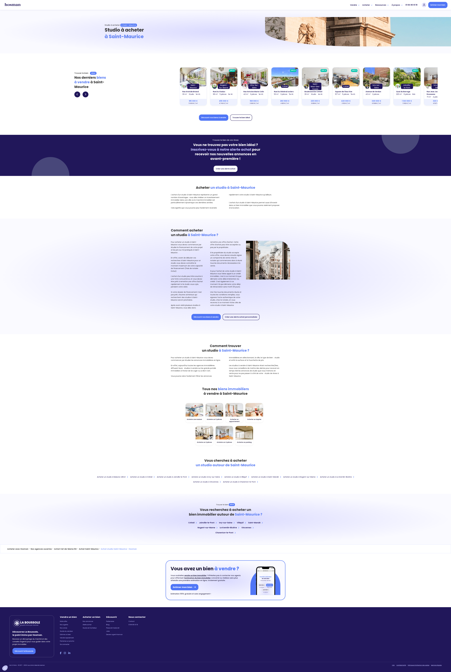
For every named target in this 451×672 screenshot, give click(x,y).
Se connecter (64, 644)
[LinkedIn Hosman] (69, 653)
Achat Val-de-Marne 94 (65, 549)
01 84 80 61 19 (411, 5)
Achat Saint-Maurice (89, 549)
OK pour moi (43, 660)
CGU (393, 665)
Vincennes (246, 527)
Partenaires (110, 621)
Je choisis (27, 660)
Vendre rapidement (67, 638)
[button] (5, 668)
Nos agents (64, 625)
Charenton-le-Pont (224, 532)
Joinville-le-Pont (206, 522)
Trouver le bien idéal (241, 117)
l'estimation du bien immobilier (197, 578)
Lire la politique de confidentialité (16, 652)
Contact (131, 621)
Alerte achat (87, 625)
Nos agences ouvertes (41, 549)
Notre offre (63, 621)
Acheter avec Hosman (17, 549)
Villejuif (240, 522)
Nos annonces (88, 621)
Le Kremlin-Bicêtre (228, 527)
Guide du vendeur (66, 631)
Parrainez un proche (67, 641)
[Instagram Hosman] (65, 653)
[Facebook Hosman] (60, 653)
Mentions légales (436, 665)
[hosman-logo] (13, 5)
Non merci (10, 660)
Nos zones (63, 628)
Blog (107, 625)
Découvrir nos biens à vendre (213, 117)
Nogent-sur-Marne (206, 527)
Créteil (191, 522)
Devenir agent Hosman (114, 634)
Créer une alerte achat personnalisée (241, 317)
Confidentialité (401, 665)
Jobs (108, 631)
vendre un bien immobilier (195, 575)
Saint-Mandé (254, 522)
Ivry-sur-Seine (225, 522)
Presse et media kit (112, 628)
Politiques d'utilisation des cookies (418, 665)
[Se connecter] (424, 4)
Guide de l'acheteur (90, 628)
